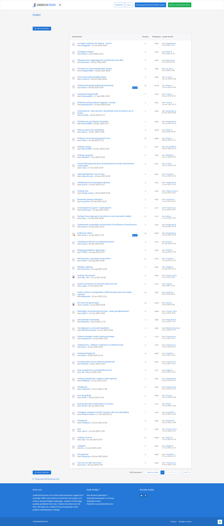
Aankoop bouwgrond (86, 353)
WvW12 (85, 364)
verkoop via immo (84, 438)
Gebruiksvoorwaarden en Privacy (100, 498)
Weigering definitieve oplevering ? (91, 250)
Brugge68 (86, 45)
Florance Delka (88, 414)
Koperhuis (86, 456)
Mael (84, 355)
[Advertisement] (50, 47)
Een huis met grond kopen (88, 303)
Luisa (84, 168)
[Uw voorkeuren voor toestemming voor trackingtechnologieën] (220, 522)
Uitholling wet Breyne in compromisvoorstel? (95, 242)
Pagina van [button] (152, 472)
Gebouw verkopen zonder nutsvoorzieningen (96, 336)
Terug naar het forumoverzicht (47, 479)
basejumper (170, 43)
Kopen (37, 14)
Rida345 (85, 157)
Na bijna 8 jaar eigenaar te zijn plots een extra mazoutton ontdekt (104, 216)
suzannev (86, 201)
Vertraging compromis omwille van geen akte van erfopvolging (103, 412)
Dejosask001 (87, 96)
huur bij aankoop (84, 395)
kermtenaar (86, 210)
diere (84, 347)
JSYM (84, 406)
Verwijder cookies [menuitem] (184, 521)
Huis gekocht (82, 454)
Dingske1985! (87, 71)
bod (79, 429)
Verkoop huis (82, 191)
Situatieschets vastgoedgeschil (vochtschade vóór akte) (100, 60)
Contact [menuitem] (173, 521)
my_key (169, 68)
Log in (129, 5)
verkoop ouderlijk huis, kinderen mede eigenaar (97, 379)
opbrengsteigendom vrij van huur (91, 174)
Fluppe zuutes (87, 193)
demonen (85, 62)
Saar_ (84, 218)
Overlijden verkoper (85, 52)
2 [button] (166, 472)
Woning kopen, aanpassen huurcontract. (94, 259)
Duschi (85, 185)
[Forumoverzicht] (44, 5)
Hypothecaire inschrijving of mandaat (92, 121)
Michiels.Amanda (89, 330)
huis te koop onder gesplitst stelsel (91, 77)
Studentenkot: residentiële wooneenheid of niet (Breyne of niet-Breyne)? (107, 225)
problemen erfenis (84, 233)
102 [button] (185, 472)
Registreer (119, 5)
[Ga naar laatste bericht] (175, 43)
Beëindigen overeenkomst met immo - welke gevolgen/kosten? (103, 311)
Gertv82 (85, 115)
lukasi (168, 303)
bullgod (168, 370)
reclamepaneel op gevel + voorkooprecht (94, 208)
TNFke (84, 252)
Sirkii (167, 404)
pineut (84, 227)
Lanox (168, 102)
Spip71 (85, 313)
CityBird (169, 267)
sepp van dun (87, 176)
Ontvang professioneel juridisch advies (150, 5)
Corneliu (85, 305)
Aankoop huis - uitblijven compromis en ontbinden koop (100, 345)
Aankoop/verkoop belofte (87, 94)
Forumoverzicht (40, 521)
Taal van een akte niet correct (89, 463)
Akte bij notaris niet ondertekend (90, 130)
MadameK (86, 296)
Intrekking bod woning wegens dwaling (93, 183)
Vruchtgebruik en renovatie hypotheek (93, 328)
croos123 (85, 79)
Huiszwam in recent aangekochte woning (94, 69)
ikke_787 (85, 277)
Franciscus (170, 208)
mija (83, 440)
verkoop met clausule (86, 275)
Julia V (84, 431)
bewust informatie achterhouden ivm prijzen (95, 404)
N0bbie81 (86, 381)
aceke (84, 235)
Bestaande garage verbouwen (89, 199)
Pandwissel (82, 387)
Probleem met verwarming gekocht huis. (94, 138)
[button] (189, 472)
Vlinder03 (86, 389)
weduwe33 (86, 339)
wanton (168, 292)
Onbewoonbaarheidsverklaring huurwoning (95, 85)
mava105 (169, 412)
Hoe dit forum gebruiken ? (97, 495)
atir (83, 372)
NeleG (84, 54)
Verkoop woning (84, 147)
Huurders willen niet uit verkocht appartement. (96, 362)
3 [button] (170, 472)
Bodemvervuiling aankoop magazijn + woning (96, 103)
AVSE (84, 398)
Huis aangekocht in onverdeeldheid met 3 (94, 370)
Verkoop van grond (85, 155)
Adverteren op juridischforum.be (100, 504)
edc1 (84, 465)
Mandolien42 (87, 105)
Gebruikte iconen (94, 501)
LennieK (169, 174)
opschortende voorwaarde (88, 320)
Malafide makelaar (85, 267)
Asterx (84, 88)
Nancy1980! (87, 124)
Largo (84, 286)
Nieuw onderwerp (43, 28)
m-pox (168, 77)
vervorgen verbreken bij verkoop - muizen (94, 43)
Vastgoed (81, 446)
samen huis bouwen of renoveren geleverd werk (97, 284)
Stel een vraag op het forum (179, 5)
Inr (83, 448)
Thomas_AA (170, 275)
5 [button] (177, 472)
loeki (167, 216)
